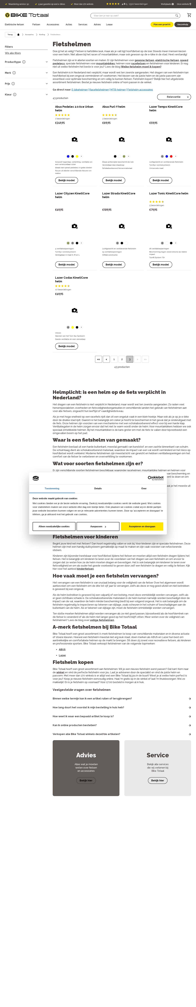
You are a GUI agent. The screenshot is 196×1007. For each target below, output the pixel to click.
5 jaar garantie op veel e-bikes (51, 4)
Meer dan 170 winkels (83, 4)
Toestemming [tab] (52, 488)
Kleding (42, 34)
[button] (176, 15)
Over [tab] (144, 488)
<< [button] (98, 359)
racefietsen (138, 63)
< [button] (106, 359)
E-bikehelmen (80, 89)
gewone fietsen (144, 60)
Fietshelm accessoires (140, 89)
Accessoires (29, 34)
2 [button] (122, 359)
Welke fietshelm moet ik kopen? (141, 66)
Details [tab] (98, 488)
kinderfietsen (85, 568)
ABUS (62, 649)
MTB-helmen (118, 89)
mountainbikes (105, 63)
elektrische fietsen (167, 60)
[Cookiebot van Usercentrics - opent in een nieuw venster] (150, 478)
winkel (60, 672)
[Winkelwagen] (189, 15)
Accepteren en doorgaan (142, 526)
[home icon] (18, 34)
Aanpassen (96, 526)
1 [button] (114, 359)
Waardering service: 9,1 (18, 4)
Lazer (62, 655)
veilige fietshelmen (102, 620)
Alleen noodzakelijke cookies (54, 526)
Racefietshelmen (99, 89)
